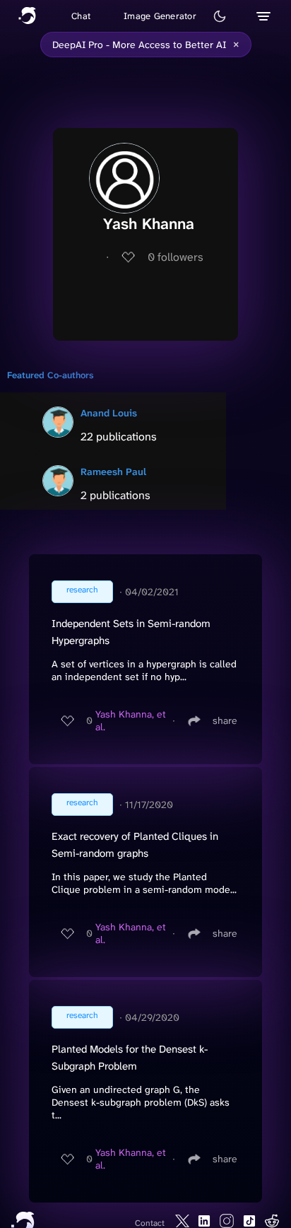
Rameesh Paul (113, 471)
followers (175, 257)
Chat (80, 16)
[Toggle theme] (219, 16)
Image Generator (160, 16)
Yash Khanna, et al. (130, 720)
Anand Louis (109, 413)
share (225, 720)
